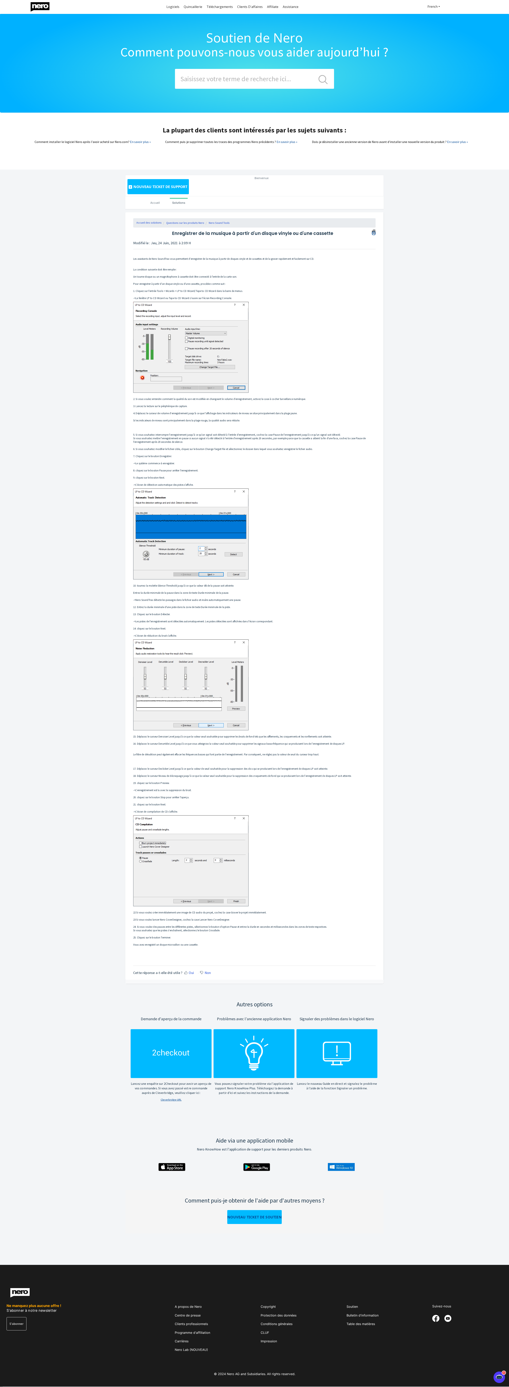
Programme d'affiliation (192, 1333)
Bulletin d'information (363, 1315)
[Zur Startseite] (42, 6)
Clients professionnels (191, 1324)
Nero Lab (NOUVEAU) (191, 1350)
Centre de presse (188, 1315)
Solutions (178, 202)
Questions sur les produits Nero (185, 223)
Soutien (352, 1307)
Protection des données (278, 1315)
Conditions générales (276, 1324)
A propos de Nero (188, 1307)
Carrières (181, 1341)
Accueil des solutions (149, 222)
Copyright (268, 1307)
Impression (269, 1341)
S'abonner (16, 1324)
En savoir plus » (140, 142)
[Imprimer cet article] (374, 232)
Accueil (155, 202)
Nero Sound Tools (219, 223)
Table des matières (361, 1324)
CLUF (265, 1333)
